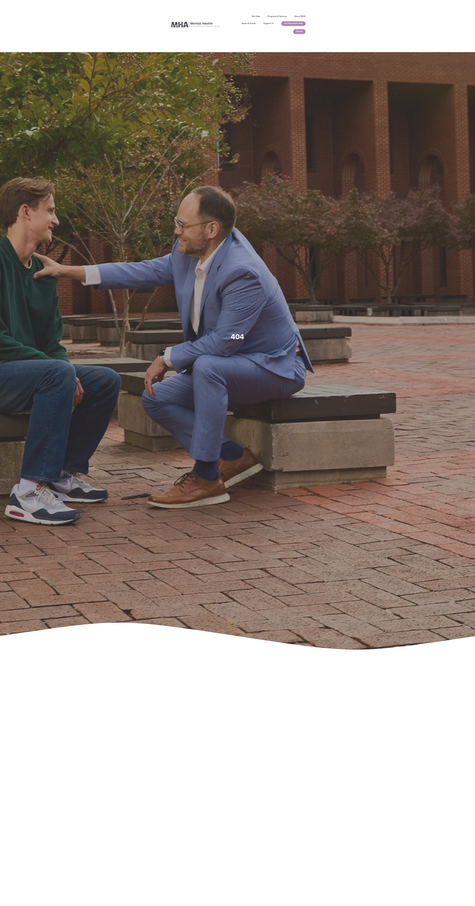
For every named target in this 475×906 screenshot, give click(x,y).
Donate (299, 32)
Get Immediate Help (293, 24)
